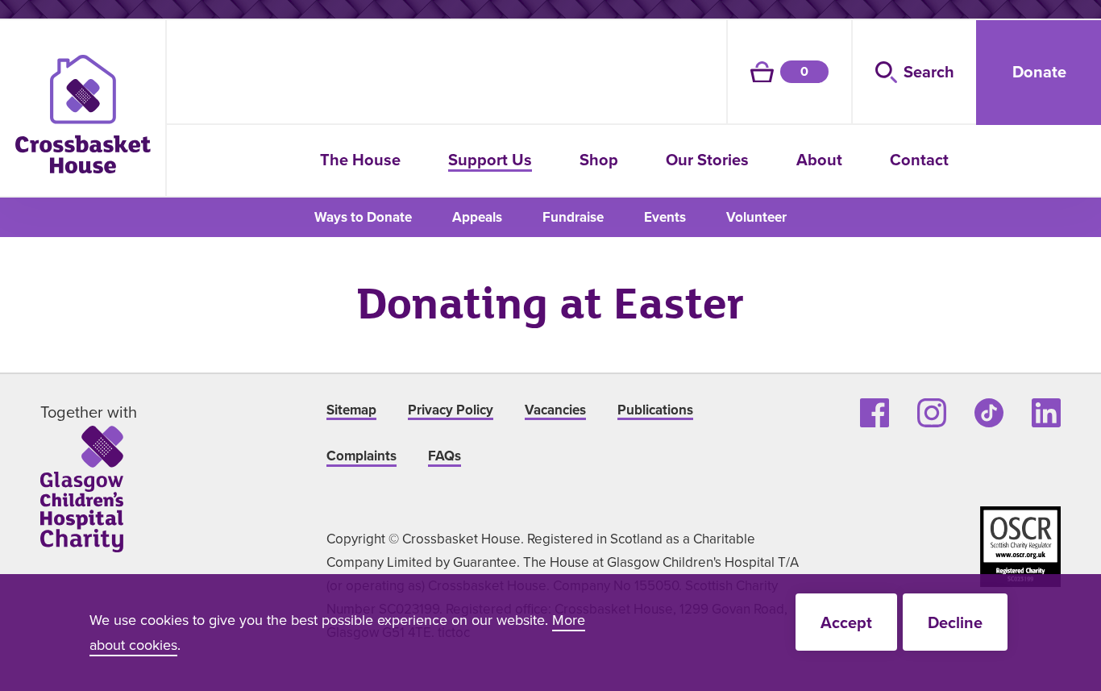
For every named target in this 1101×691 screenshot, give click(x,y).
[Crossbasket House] (83, 114)
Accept (846, 622)
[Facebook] (874, 412)
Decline (955, 622)
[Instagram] (931, 412)
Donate (1039, 71)
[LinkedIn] (1046, 412)
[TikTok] (988, 412)
